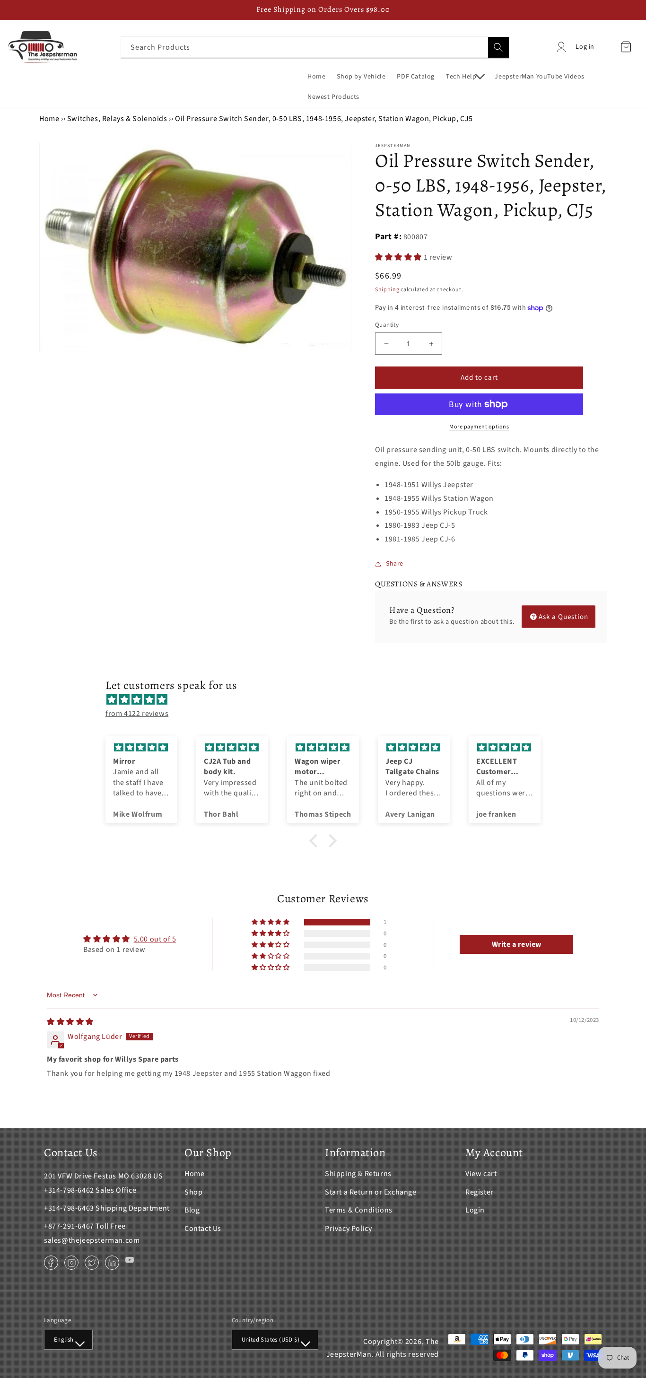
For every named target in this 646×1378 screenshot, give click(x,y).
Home (49, 118)
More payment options (479, 427)
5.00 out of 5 (155, 939)
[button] (464, 77)
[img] (327, 700)
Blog (192, 1210)
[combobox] (315, 47)
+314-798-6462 (69, 1190)
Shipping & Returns (358, 1174)
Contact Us (202, 1228)
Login (475, 1210)
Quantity (387, 325)
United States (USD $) (270, 1339)
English (64, 1339)
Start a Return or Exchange (371, 1192)
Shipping (387, 290)
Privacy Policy (348, 1228)
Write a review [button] (516, 944)
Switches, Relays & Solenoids (117, 118)
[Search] (498, 47)
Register (479, 1192)
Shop (193, 1192)
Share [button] (394, 563)
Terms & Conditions (359, 1210)
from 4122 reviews (136, 713)
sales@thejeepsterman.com (92, 1240)
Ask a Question (563, 616)
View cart (481, 1174)
